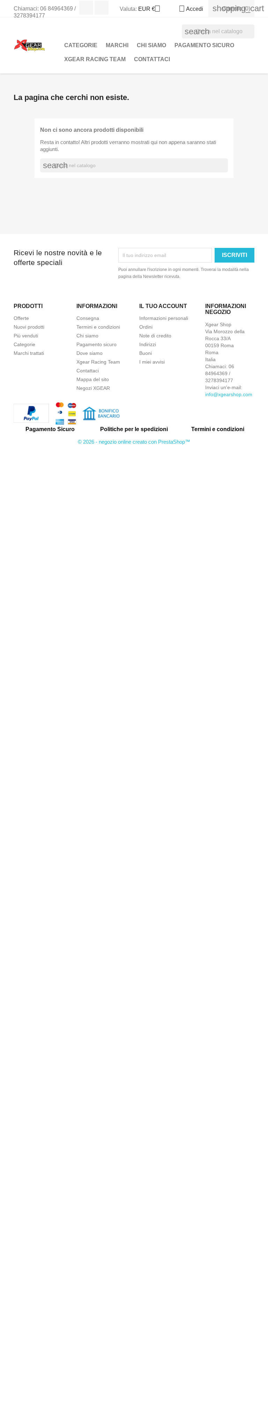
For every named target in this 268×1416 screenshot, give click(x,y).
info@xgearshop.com (228, 394)
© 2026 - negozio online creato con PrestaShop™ (134, 442)
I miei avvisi (152, 362)
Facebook (86, 8)
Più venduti (26, 335)
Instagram (102, 8)
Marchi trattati (29, 353)
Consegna (87, 318)
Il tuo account (163, 306)
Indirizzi (147, 344)
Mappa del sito (92, 379)
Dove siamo (89, 353)
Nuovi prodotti (29, 327)
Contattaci (152, 59)
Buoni (145, 353)
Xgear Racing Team (95, 59)
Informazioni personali (163, 318)
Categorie (24, 344)
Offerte (21, 318)
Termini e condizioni (98, 327)
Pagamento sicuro (204, 45)
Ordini (145, 327)
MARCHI (117, 45)
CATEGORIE (80, 45)
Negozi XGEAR (93, 388)
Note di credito (155, 335)
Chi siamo (151, 45)
